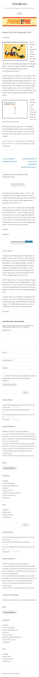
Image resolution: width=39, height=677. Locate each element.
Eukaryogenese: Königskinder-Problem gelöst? (16, 410)
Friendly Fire (19, 4)
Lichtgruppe (6, 419)
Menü (19, 13)
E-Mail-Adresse (8, 360)
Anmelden (5, 510)
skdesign (31, 66)
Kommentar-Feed (7, 514)
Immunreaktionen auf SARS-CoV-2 (24, 455)
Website (5, 368)
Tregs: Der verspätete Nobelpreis (19, 431)
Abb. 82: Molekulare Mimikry (24, 448)
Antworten (5, 234)
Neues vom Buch (7, 490)
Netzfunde (5, 488)
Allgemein (5, 481)
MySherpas (26, 143)
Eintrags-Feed (6, 512)
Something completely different (11, 493)
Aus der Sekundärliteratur (10, 485)
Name (5, 352)
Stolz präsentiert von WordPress (11, 673)
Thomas (4, 451)
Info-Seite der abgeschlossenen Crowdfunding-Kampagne (19, 600)
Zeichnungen (6, 497)
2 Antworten (6, 37)
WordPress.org (6, 517)
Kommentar (7, 330)
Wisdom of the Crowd (8, 495)
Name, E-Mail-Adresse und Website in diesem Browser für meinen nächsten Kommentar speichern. (19, 378)
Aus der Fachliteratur (8, 483)
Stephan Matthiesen (17, 184)
